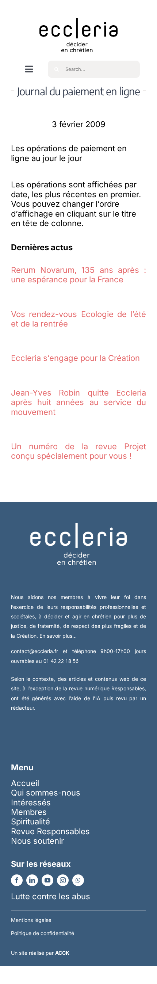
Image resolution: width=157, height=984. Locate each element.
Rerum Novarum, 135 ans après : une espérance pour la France (78, 274)
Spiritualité (30, 821)
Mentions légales (31, 920)
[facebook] (17, 880)
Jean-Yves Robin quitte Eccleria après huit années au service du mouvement (78, 402)
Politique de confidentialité (42, 933)
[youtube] (47, 880)
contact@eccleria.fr (37, 651)
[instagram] (63, 880)
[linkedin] (32, 880)
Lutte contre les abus (50, 896)
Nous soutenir (37, 841)
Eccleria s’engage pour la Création (75, 358)
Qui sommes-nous (45, 792)
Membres (29, 812)
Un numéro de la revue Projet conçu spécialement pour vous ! (78, 451)
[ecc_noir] (78, 11)
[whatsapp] (78, 880)
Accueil (25, 783)
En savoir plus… (58, 636)
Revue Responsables (50, 831)
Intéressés (31, 802)
